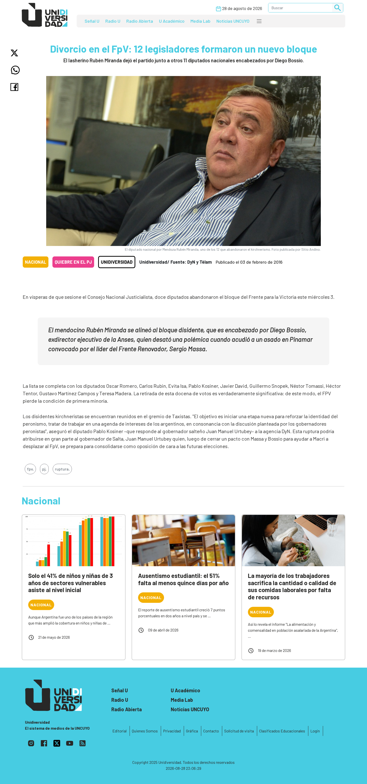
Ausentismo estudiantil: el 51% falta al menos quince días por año (183, 579)
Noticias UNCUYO (232, 21)
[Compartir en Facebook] (15, 87)
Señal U (92, 21)
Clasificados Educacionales (282, 730)
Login (315, 730)
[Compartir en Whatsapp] (15, 70)
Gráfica (192, 730)
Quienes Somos (145, 730)
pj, (44, 469)
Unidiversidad (117, 262)
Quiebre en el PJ (73, 262)
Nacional (35, 262)
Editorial (119, 730)
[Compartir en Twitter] (15, 53)
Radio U (112, 21)
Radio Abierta (139, 21)
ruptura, (62, 469)
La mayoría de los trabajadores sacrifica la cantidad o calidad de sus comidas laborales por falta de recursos (292, 586)
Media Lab (200, 21)
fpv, (30, 469)
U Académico (171, 21)
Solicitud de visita (239, 730)
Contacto (211, 730)
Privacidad (172, 730)
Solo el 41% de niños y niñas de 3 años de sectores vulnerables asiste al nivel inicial (70, 583)
